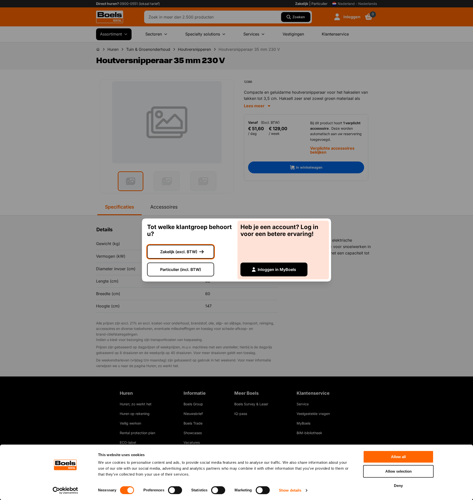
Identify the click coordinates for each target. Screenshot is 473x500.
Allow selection (398, 471)
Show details (290, 490)
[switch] (175, 490)
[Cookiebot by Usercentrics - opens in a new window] (65, 490)
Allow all (398, 457)
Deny (398, 485)
